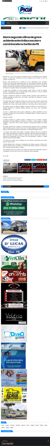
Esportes (23, 425)
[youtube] (43, 1)
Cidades (7, 425)
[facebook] (40, 1)
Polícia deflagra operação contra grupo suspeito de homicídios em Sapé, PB (24, 170)
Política (3, 427)
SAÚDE (12, 427)
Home (4, 33)
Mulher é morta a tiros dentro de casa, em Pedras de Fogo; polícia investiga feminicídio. (39, 170)
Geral (28, 425)
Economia (12, 425)
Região (7, 427)
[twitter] (41, 1)
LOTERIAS (32, 425)
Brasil (16, 27)
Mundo (37, 425)
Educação (18, 425)
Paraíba (41, 425)
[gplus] (47, 1)
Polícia (7, 33)
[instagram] (45, 1)
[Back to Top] (48, 441)
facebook (46, 186)
